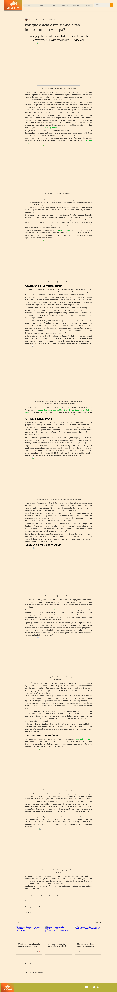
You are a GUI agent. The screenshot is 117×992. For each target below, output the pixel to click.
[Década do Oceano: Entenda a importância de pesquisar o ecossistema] (29, 933)
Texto (26, 900)
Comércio (64, 896)
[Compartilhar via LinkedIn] (34, 907)
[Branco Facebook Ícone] (90, 987)
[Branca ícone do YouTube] (86, 987)
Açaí (56, 896)
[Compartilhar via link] (39, 907)
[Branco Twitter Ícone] (94, 987)
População (41, 896)
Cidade (50, 896)
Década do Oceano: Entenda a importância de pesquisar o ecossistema (29, 945)
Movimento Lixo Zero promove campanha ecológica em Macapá (85, 945)
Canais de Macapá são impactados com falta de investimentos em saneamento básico (57, 945)
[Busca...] (111, 5)
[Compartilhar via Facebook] (25, 907)
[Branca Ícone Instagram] (98, 987)
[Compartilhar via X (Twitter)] (30, 907)
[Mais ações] (91, 20)
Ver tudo (98, 922)
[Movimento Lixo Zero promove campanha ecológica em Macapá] (88, 933)
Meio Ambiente (30, 896)
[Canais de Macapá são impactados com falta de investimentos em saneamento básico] (58, 933)
